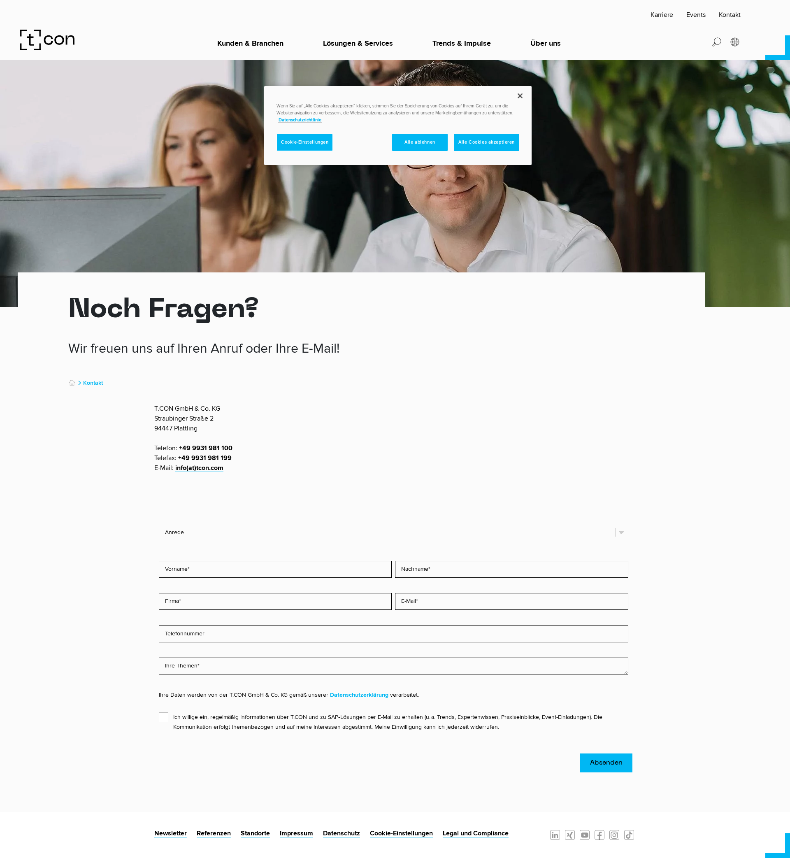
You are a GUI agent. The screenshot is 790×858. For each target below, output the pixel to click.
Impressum (296, 833)
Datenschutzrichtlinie (300, 120)
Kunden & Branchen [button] (250, 43)
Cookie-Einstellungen (401, 833)
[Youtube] (584, 834)
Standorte (255, 833)
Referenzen (214, 833)
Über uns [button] (545, 43)
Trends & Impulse (461, 43)
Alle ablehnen (419, 142)
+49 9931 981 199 (205, 458)
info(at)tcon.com (199, 468)
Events (696, 15)
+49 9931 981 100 (205, 448)
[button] (717, 41)
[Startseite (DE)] (72, 383)
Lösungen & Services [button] (358, 43)
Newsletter (170, 833)
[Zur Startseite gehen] (48, 39)
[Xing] (569, 834)
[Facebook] (599, 834)
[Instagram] (614, 834)
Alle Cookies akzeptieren (486, 142)
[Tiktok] (629, 834)
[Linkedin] (555, 834)
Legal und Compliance (476, 833)
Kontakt (730, 15)
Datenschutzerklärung (359, 695)
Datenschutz (341, 833)
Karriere (662, 15)
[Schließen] (520, 96)
